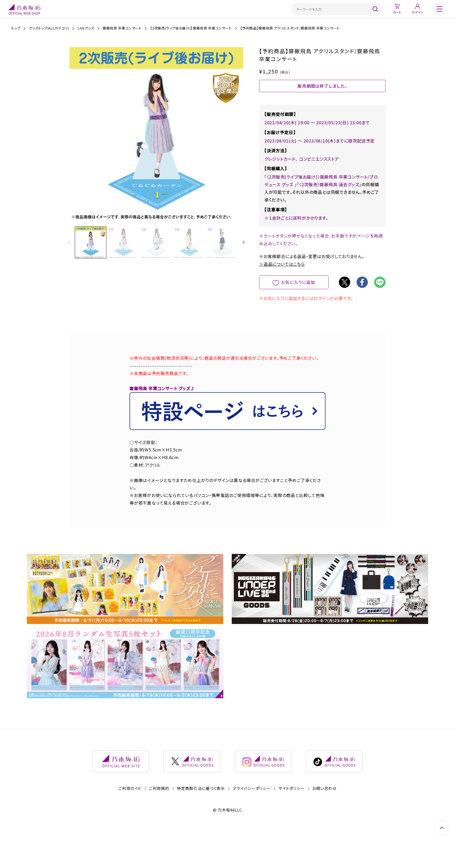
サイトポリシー (292, 788)
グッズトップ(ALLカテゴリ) (49, 28)
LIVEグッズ (86, 28)
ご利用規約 (159, 788)
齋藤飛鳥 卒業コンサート (122, 28)
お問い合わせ (324, 788)
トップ (15, 28)
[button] (243, 242)
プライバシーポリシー (252, 788)
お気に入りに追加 (298, 282)
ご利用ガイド (129, 788)
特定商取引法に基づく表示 (201, 788)
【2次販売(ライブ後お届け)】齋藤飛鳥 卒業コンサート (191, 28)
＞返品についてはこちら (282, 264)
